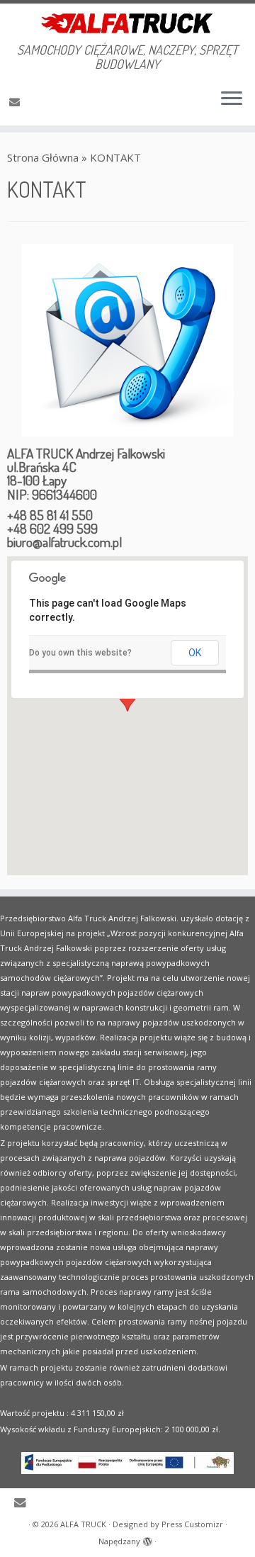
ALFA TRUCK (83, 1524)
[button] (127, 703)
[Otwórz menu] (231, 100)
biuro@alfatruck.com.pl (64, 542)
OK (194, 652)
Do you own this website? (80, 653)
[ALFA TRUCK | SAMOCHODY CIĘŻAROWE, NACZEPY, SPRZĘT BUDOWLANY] (127, 23)
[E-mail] (16, 101)
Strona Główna (43, 157)
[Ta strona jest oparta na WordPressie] (147, 1539)
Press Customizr (192, 1524)
